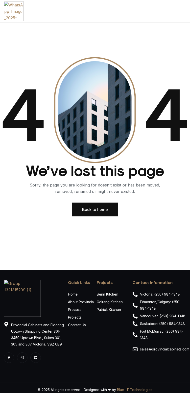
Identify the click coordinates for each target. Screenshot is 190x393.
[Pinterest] (35, 357)
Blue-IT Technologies (134, 390)
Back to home (95, 209)
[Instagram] (22, 357)
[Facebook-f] (9, 357)
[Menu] (184, 11)
